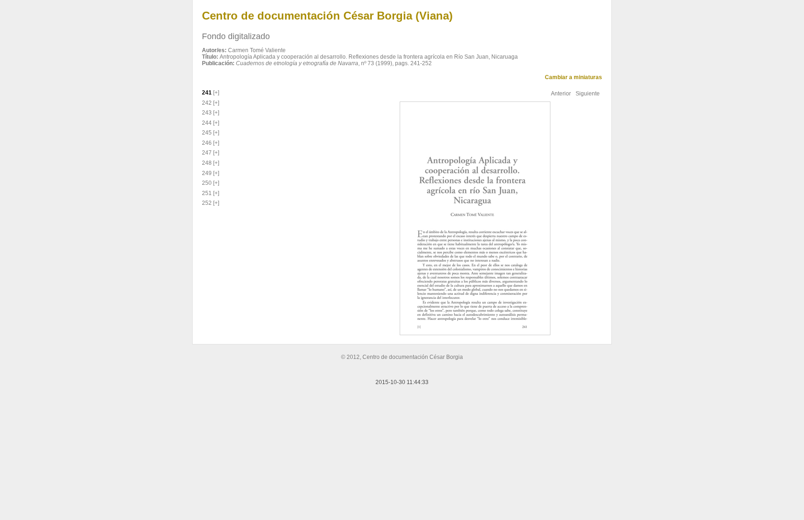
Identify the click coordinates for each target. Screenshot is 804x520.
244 (207, 123)
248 (207, 163)
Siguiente (588, 93)
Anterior (561, 93)
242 (207, 103)
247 (207, 152)
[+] (215, 92)
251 (207, 193)
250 (207, 183)
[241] (474, 218)
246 (207, 143)
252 (207, 203)
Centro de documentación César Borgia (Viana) (327, 15)
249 (207, 173)
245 (207, 132)
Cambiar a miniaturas (573, 77)
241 (207, 92)
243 (207, 112)
